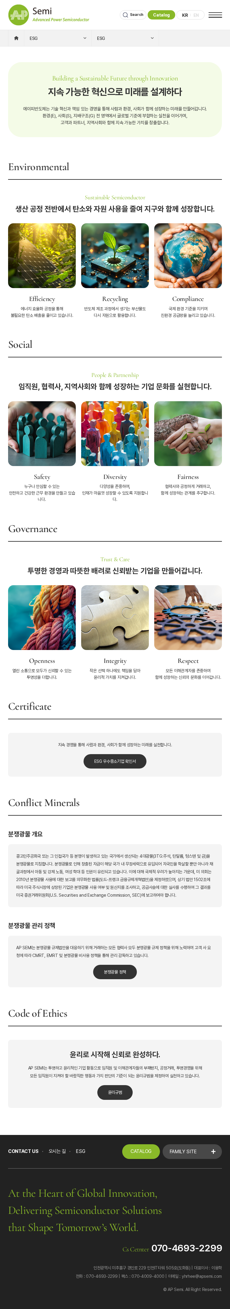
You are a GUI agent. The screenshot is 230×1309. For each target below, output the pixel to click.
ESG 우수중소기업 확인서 (115, 761)
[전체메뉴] (215, 15)
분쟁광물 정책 (115, 971)
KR (185, 15)
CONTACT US (23, 1151)
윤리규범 (115, 1092)
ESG (80, 1151)
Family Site (183, 1151)
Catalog (161, 14)
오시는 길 (57, 1151)
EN (196, 15)
